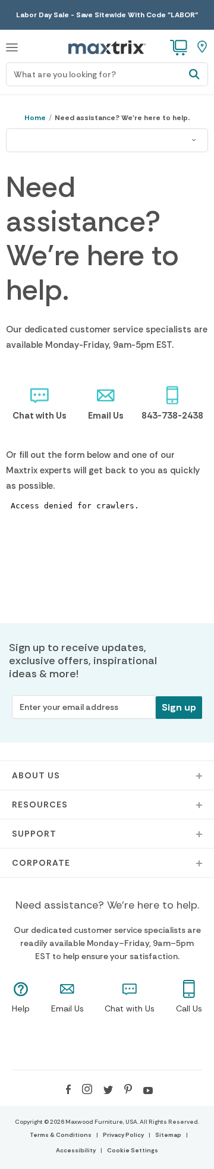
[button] (12, 46)
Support (34, 833)
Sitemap (168, 1135)
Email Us (106, 416)
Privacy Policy (123, 1135)
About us (36, 775)
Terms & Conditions (61, 1135)
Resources (40, 804)
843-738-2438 (172, 416)
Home (35, 117)
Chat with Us (39, 416)
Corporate (41, 862)
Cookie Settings (132, 1150)
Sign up (179, 707)
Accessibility (76, 1150)
